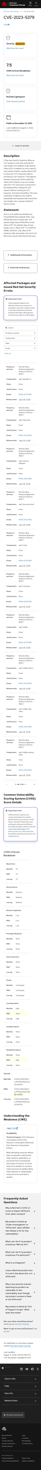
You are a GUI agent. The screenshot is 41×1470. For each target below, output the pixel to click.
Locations (25, 1438)
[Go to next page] (34, 784)
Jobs (23, 1435)
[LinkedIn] (21, 1370)
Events (4, 1438)
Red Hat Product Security (20, 1346)
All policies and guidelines (10, 1461)
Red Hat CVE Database (11, 11)
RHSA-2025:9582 (25, 394)
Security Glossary (22, 1324)
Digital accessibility (28, 1461)
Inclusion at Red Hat (8, 1443)
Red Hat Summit (7, 1446)
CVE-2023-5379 (29, 11)
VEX (6, 24)
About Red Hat (7, 1435)
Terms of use (26, 1458)
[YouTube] (27, 1370)
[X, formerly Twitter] (37, 1370)
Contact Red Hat (7, 1441)
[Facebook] (32, 1370)
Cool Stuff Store (27, 1443)
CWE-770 (11, 1128)
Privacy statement (8, 1458)
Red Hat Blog (26, 1441)
